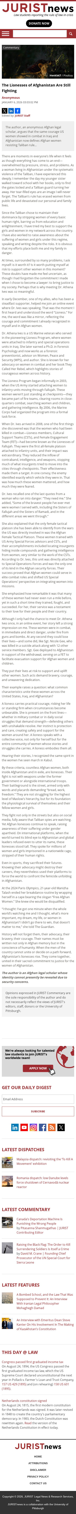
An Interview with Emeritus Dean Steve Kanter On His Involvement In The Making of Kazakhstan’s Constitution (45, 1324)
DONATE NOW (39, 23)
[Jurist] (38, 10)
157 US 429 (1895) (14, 1384)
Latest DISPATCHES (23, 1149)
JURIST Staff (22, 115)
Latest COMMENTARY (26, 1209)
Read (28, 1423)
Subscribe (38, 1111)
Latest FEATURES (20, 1285)
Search (70, 33)
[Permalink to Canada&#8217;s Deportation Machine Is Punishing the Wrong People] (7, 1222)
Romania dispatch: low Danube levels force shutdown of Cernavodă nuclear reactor (43, 1182)
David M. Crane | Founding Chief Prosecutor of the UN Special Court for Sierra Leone (43, 1257)
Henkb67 (55, 75)
